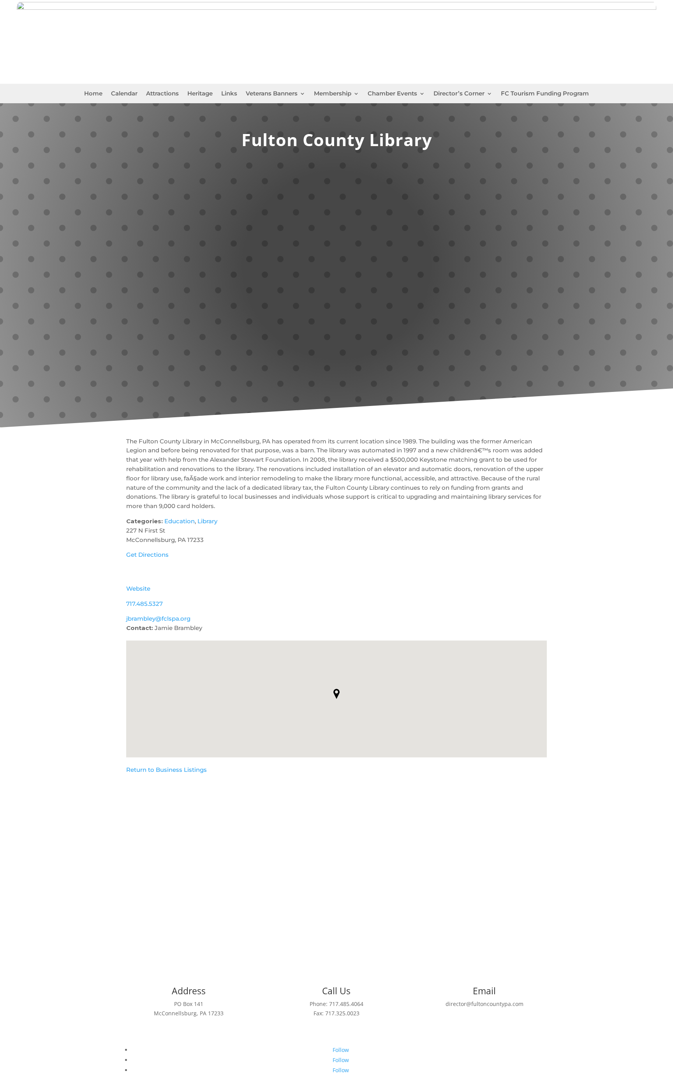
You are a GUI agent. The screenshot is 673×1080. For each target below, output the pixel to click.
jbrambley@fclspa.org (158, 618)
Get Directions (147, 554)
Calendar (124, 94)
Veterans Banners (272, 94)
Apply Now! (337, 918)
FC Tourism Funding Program (545, 94)
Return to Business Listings (166, 769)
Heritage (200, 94)
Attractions (162, 94)
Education (179, 521)
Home (93, 94)
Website (138, 588)
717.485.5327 (144, 603)
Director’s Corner (458, 94)
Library (207, 521)
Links (229, 94)
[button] (336, 694)
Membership (332, 94)
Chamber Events (392, 94)
